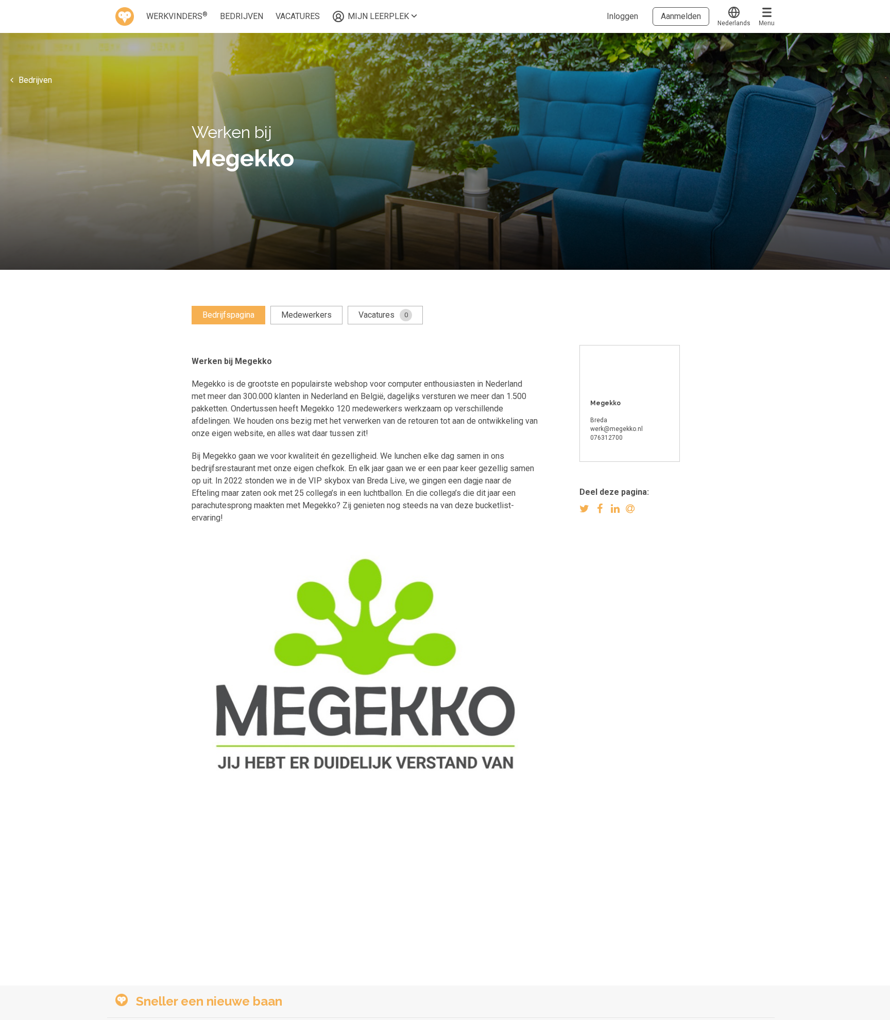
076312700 (606, 437)
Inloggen (622, 16)
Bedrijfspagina (228, 315)
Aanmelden (681, 16)
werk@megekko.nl (616, 429)
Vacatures (383, 315)
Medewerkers (306, 315)
